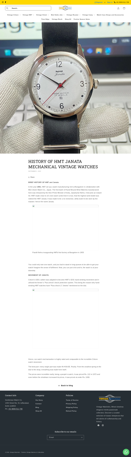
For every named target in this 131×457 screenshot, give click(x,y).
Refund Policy (71, 411)
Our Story (39, 400)
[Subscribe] (81, 437)
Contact (38, 404)
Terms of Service (72, 400)
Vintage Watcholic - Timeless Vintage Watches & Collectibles (27, 452)
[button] (28, 8)
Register (99, 2)
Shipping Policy (72, 407)
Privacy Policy (71, 404)
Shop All (39, 411)
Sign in (109, 2)
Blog (37, 407)
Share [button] (32, 177)
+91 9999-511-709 (15, 409)
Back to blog (67, 386)
